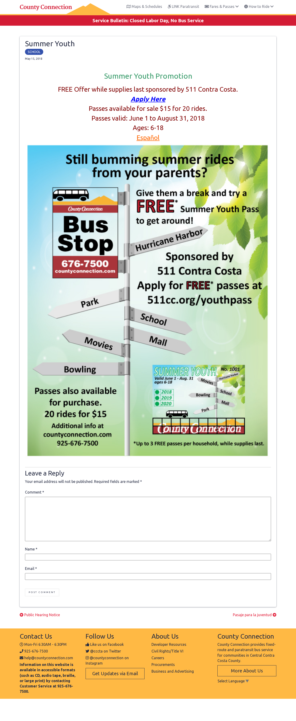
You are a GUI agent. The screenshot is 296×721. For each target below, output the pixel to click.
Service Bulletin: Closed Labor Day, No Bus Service (148, 20)
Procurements (163, 664)
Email (31, 568)
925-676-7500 (36, 651)
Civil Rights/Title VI (167, 651)
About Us (165, 636)
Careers (157, 658)
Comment (34, 492)
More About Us (247, 670)
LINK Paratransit (185, 6)
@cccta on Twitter (105, 651)
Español (148, 137)
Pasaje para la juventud (253, 615)
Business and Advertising (172, 671)
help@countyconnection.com (48, 658)
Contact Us (36, 636)
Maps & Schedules (146, 6)
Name (31, 549)
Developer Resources (168, 644)
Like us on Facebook (107, 644)
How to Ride (259, 6)
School (34, 52)
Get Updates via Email (115, 673)
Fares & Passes (222, 6)
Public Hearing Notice (41, 615)
